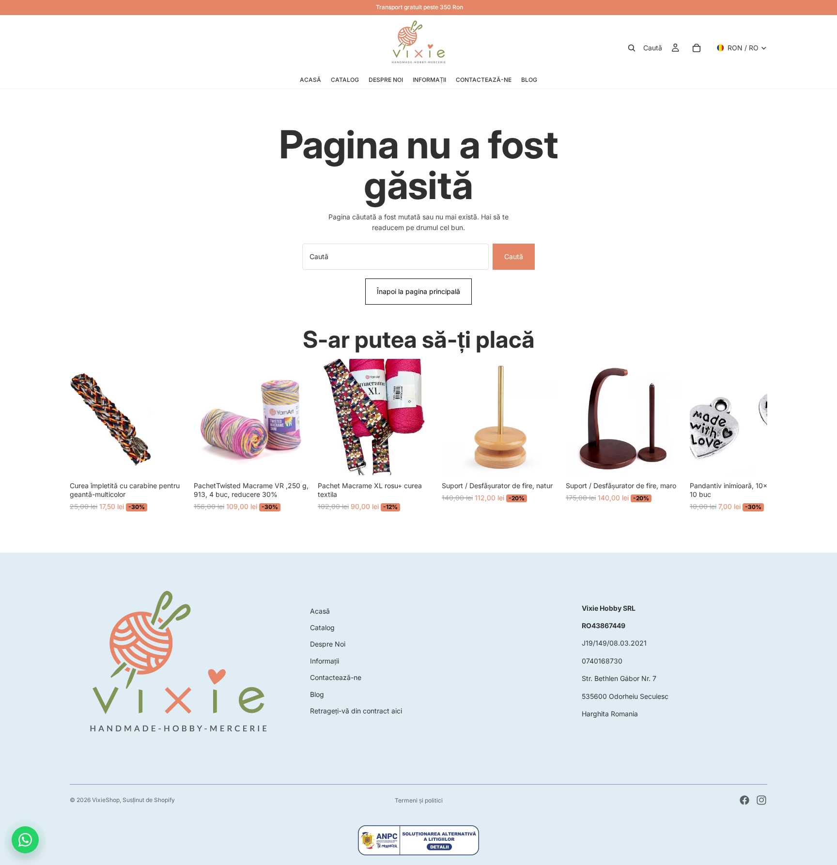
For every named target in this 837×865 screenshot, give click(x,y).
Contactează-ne (335, 677)
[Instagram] (761, 800)
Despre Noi (327, 644)
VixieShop (106, 799)
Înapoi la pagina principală (418, 291)
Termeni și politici (419, 800)
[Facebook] (744, 800)
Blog (317, 694)
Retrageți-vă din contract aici (356, 711)
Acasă (320, 611)
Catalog (322, 627)
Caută (513, 256)
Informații (324, 661)
